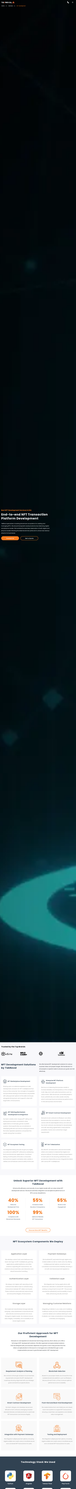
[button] (72, 2)
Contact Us (10, 538)
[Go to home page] (9, 2)
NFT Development (21, 6)
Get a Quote (29, 538)
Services (10, 6)
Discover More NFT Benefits (38, 1230)
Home (2, 6)
